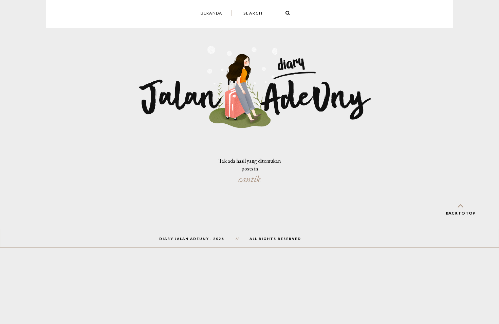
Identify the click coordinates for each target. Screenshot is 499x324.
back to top (460, 213)
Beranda (211, 13)
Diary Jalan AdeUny (184, 239)
